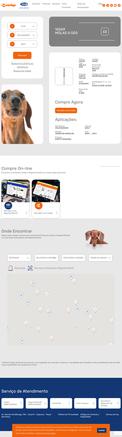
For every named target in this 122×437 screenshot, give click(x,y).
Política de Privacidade (68, 414)
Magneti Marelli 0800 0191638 (35, 403)
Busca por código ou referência (22, 65)
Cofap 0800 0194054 (10, 403)
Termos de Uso (112, 414)
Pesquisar (22, 55)
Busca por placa (22, 70)
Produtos (46, 4)
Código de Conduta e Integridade (89, 415)
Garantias (56, 403)
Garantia (56, 4)
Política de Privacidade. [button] (45, 433)
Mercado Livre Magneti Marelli (10, 212)
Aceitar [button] (102, 430)
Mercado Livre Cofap (66, 110)
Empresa (36, 4)
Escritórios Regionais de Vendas (106, 403)
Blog (100, 4)
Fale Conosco (83, 403)
